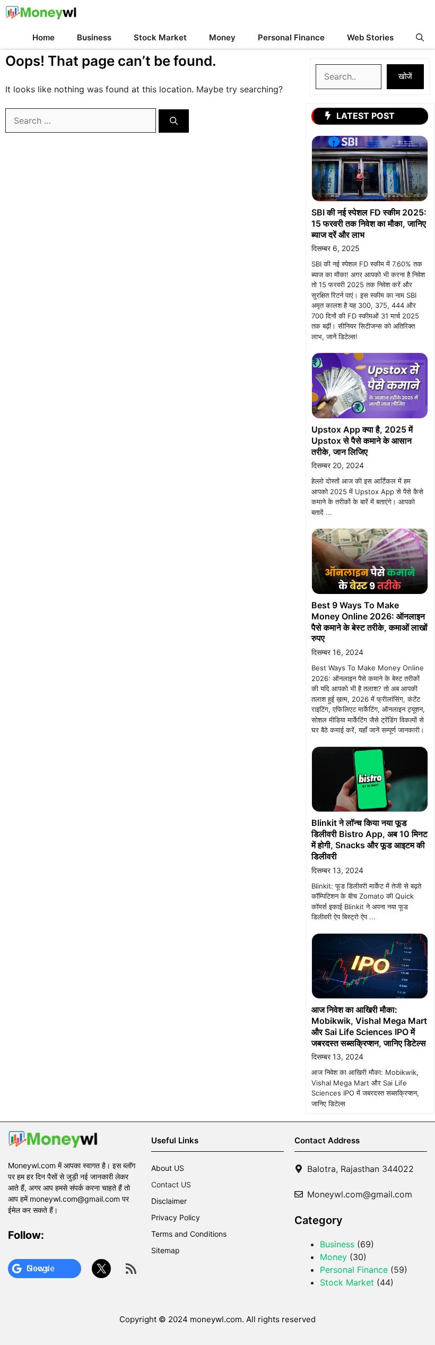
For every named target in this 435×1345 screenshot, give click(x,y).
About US (167, 1167)
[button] (420, 37)
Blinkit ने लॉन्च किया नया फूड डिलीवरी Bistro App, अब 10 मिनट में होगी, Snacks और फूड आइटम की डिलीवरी (369, 839)
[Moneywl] (41, 12)
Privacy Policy (175, 1217)
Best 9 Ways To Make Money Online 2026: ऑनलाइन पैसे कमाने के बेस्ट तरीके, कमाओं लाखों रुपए (369, 621)
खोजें (405, 76)
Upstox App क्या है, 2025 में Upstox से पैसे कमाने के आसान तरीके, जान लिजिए (362, 440)
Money (222, 37)
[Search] (174, 121)
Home (43, 37)
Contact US (171, 1184)
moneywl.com (216, 1319)
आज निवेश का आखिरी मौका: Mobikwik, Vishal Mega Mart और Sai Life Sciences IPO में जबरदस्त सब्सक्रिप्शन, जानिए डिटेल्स (369, 1026)
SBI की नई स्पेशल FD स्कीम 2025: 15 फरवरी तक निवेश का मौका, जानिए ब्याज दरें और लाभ (369, 223)
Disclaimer (169, 1200)
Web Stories (370, 37)
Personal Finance (291, 37)
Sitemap (165, 1250)
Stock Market (160, 37)
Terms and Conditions (189, 1233)
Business (94, 37)
